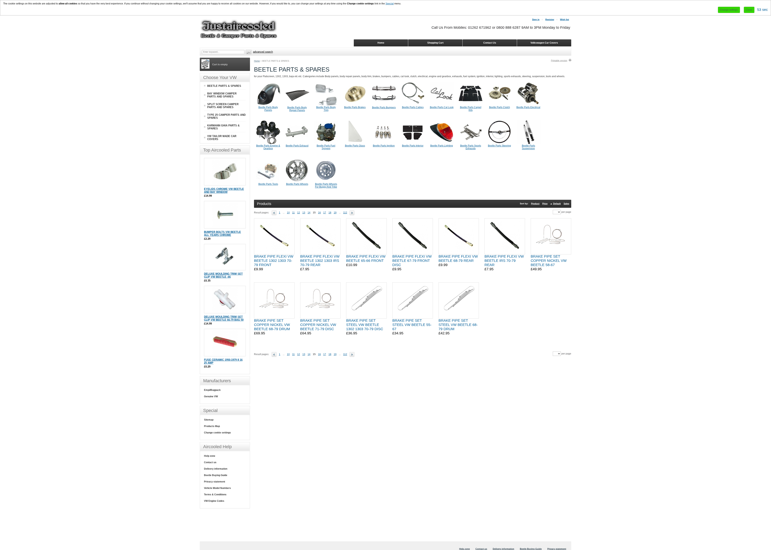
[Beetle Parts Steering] (499, 143)
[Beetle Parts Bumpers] (384, 105)
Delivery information (215, 468)
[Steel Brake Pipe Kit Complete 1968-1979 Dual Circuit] (459, 300)
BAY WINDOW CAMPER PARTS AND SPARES (222, 95)
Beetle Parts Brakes (355, 107)
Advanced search (263, 51)
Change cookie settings (217, 432)
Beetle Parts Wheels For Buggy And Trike (326, 185)
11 (293, 212)
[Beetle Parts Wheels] (297, 181)
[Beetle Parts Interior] (413, 143)
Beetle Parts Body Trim (326, 109)
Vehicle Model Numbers (217, 488)
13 (303, 212)
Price (545, 203)
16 (319, 212)
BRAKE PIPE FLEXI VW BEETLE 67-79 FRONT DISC (412, 260)
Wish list (564, 19)
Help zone (209, 456)
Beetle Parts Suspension (528, 147)
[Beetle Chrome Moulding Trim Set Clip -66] (225, 268)
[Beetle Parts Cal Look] (442, 105)
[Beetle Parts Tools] (268, 181)
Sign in (535, 19)
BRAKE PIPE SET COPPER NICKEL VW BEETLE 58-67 (549, 260)
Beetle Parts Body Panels (268, 109)
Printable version (559, 60)
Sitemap (208, 419)
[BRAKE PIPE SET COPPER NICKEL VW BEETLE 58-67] (551, 236)
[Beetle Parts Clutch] (499, 105)
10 (288, 212)
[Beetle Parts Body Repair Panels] (297, 105)
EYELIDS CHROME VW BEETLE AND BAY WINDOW (224, 190)
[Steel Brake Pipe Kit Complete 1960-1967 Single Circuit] (412, 300)
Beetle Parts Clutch (499, 107)
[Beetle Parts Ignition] (384, 143)
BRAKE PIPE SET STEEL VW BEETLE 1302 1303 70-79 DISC (364, 325)
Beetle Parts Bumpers (384, 107)
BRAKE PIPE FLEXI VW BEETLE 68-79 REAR (458, 258)
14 (309, 212)
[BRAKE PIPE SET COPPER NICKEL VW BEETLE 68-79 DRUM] (274, 300)
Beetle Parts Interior (412, 145)
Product (535, 203)
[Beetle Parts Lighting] (442, 143)
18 (329, 212)
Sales (566, 203)
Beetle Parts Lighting (441, 145)
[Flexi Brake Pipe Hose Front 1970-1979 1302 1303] (274, 236)
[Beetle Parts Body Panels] (268, 105)
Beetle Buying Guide (215, 475)
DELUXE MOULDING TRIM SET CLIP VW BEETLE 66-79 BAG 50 (224, 318)
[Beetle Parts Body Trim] (326, 105)
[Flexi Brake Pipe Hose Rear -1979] (459, 236)
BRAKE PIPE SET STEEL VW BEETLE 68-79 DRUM (458, 325)
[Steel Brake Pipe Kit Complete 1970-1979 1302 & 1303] (366, 300)
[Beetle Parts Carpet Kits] (471, 105)
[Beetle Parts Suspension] (528, 143)
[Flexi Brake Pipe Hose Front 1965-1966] (366, 236)
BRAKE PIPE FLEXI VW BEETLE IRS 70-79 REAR (504, 260)
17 (324, 212)
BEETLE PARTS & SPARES (224, 85)
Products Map (212, 426)
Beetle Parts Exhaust (297, 145)
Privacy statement (214, 481)
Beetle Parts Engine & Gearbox (268, 147)
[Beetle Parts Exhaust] (297, 143)
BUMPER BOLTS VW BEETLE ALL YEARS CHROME (222, 233)
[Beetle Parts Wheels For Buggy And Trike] (326, 181)
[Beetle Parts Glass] (355, 143)
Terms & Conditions (215, 494)
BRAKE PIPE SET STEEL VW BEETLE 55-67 (411, 325)
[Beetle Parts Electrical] (528, 105)
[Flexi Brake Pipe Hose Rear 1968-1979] (320, 236)
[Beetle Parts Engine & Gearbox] (268, 143)
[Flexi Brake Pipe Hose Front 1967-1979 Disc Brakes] (412, 236)
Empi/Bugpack (212, 390)
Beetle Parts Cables (413, 107)
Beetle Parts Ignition (384, 145)
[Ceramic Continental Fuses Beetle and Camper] (225, 354)
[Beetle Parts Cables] (413, 105)
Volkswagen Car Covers (544, 42)
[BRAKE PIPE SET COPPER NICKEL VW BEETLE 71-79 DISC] (320, 300)
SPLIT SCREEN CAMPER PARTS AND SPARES (223, 106)
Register (549, 19)
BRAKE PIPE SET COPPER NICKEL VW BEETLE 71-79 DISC (318, 325)
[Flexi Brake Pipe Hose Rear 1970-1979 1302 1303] (505, 236)
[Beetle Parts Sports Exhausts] (471, 143)
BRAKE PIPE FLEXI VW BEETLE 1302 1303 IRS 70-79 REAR (320, 260)
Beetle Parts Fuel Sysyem (326, 147)
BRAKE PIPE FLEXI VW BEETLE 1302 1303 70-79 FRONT (273, 260)
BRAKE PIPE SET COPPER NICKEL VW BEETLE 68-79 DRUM (272, 325)
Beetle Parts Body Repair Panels (297, 109)
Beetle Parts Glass (355, 145)
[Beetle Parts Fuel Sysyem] (326, 143)
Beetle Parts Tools (268, 184)
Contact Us (489, 42)
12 (298, 212)
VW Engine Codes (214, 501)
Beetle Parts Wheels (297, 184)
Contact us (210, 462)
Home (257, 61)
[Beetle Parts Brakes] (355, 105)
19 (335, 212)
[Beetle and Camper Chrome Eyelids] (225, 183)
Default (557, 203)
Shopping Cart (435, 42)
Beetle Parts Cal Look (442, 107)
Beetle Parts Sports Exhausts (470, 147)
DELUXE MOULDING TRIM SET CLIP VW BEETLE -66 (223, 275)
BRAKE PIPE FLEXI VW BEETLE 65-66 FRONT (366, 258)
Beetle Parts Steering (499, 145)
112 (345, 212)
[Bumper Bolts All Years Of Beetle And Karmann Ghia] (225, 226)
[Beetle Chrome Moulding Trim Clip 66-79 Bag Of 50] (225, 311)
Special (390, 3)
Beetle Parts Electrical (528, 107)
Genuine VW (211, 396)
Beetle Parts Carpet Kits (470, 109)
